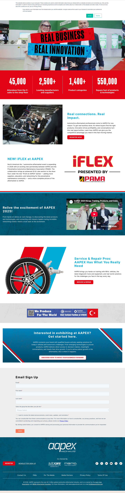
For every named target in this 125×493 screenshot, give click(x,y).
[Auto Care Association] (54, 464)
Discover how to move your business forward (63, 357)
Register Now (76, 137)
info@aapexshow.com (96, 484)
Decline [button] (98, 15)
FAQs (35, 475)
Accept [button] (90, 15)
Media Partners (67, 475)
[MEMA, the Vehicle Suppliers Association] (70, 465)
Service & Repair (84, 282)
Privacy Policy (85, 475)
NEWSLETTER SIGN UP (27, 463)
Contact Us (21, 475)
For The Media (49, 475)
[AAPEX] (62, 448)
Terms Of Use (103, 475)
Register (9, 463)
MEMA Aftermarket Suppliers (42, 484)
